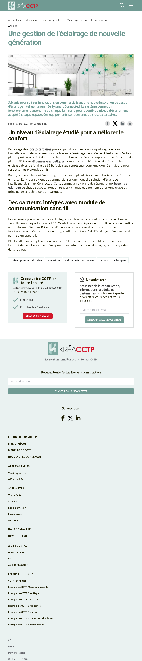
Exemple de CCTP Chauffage (23, 593)
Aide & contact (18, 545)
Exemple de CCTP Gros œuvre (24, 605)
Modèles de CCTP (19, 450)
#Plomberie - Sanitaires (79, 260)
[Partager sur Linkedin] (123, 123)
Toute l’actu (14, 495)
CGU (10, 640)
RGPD (11, 646)
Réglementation (17, 507)
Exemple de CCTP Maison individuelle (28, 587)
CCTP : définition (17, 580)
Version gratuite (17, 473)
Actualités (26, 20)
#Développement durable (26, 260)
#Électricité (53, 260)
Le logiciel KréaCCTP (22, 437)
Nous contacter (17, 552)
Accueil (12, 20)
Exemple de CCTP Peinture (23, 612)
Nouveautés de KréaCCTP (25, 457)
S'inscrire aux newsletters (104, 319)
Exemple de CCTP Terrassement (26, 624)
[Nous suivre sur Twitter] (71, 418)
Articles (39, 20)
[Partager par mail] (130, 123)
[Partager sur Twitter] (115, 124)
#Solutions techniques (112, 260)
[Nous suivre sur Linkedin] (78, 418)
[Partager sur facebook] (108, 123)
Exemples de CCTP (20, 574)
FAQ (10, 558)
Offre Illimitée (16, 479)
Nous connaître (19, 529)
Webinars (13, 520)
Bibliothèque (17, 443)
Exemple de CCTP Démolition (24, 599)
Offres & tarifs (19, 466)
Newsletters (17, 536)
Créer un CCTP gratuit (38, 315)
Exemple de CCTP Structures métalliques (30, 618)
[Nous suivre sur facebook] (63, 418)
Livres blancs (15, 514)
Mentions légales (16, 653)
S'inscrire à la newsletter (71, 391)
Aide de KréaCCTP (18, 565)
